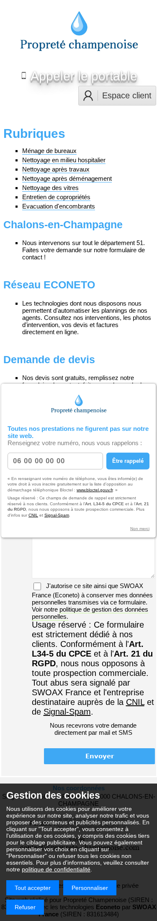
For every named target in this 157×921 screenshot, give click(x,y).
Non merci (139, 528)
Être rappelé (128, 461)
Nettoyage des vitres (50, 187)
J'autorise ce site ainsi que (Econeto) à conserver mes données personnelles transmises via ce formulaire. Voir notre (92, 601)
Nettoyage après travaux (56, 169)
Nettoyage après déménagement (67, 178)
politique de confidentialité (56, 869)
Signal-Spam (56, 514)
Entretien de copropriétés (56, 197)
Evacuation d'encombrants (58, 206)
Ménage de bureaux (49, 150)
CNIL (33, 514)
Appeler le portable (82, 76)
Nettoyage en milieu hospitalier (64, 160)
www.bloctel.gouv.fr (95, 489)
